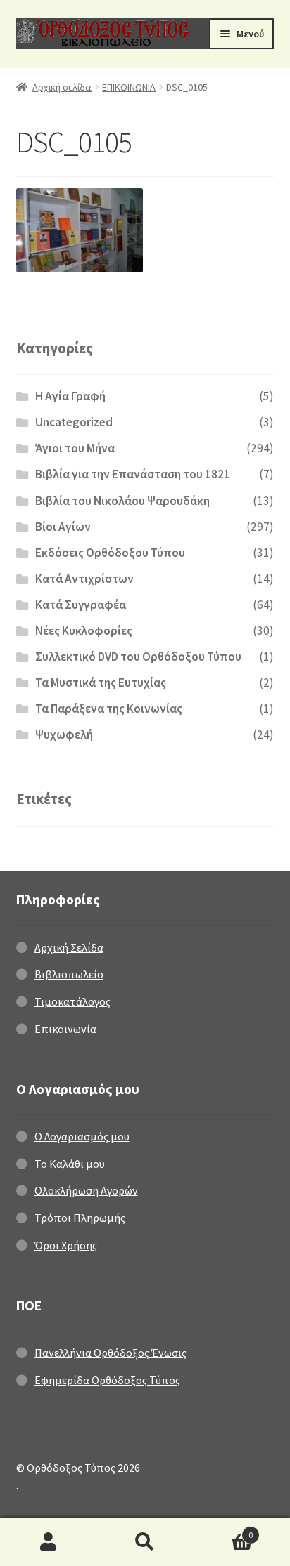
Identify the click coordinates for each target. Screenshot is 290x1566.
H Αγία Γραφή (70, 396)
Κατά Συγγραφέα (80, 604)
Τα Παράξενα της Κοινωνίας (108, 708)
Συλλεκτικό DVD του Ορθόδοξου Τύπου (138, 656)
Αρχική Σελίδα (68, 947)
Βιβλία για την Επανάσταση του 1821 (132, 474)
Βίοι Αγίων (63, 526)
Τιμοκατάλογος (72, 1001)
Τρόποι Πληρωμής (79, 1218)
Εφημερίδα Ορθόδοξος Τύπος (107, 1380)
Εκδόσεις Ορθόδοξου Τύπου (110, 552)
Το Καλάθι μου (69, 1164)
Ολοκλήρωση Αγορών (86, 1190)
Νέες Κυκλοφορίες (83, 630)
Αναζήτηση (144, 1542)
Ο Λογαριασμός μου (82, 1136)
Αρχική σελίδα (62, 87)
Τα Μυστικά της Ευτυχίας (100, 682)
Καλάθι (223, 1530)
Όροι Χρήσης (65, 1245)
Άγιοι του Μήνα (75, 448)
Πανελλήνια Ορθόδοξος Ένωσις (110, 1352)
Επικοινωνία (65, 1029)
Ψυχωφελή (64, 734)
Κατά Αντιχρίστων (84, 578)
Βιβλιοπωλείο (68, 974)
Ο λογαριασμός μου (48, 1542)
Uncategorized (74, 422)
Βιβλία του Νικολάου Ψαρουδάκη (122, 500)
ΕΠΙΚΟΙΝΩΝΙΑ (129, 87)
